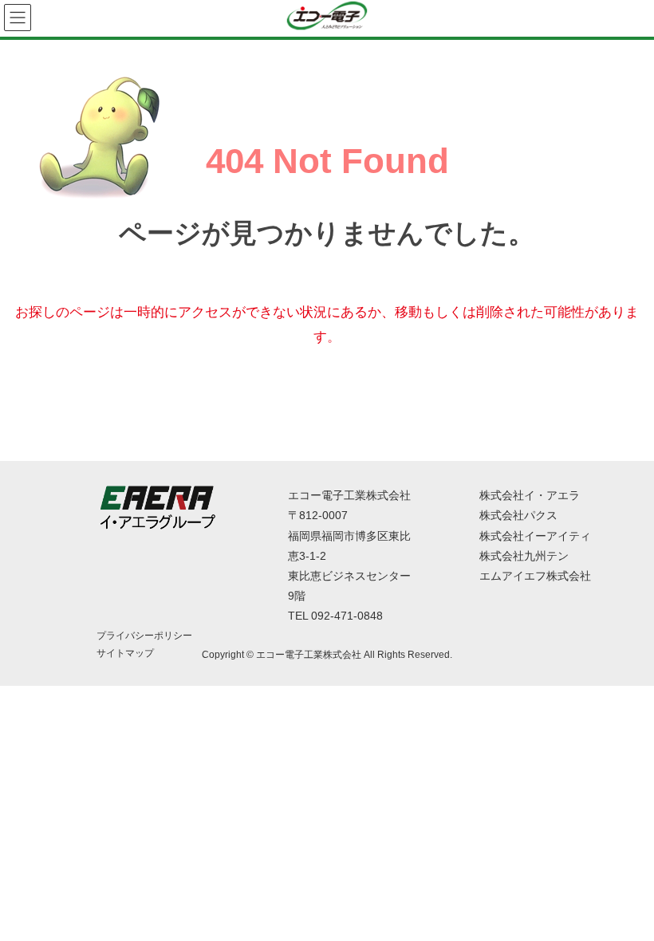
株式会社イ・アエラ (529, 495)
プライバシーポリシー (144, 635)
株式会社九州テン (524, 555)
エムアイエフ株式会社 (535, 575)
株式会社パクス (518, 515)
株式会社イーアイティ (535, 536)
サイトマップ (125, 653)
